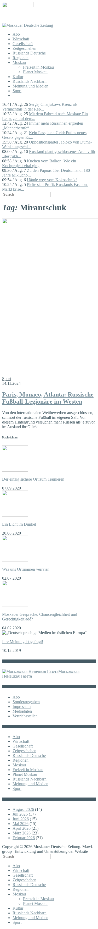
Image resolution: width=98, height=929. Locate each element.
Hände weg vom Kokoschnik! (52, 180)
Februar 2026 (24, 837)
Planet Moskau (35, 72)
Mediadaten (22, 711)
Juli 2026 (20, 814)
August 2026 (23, 809)
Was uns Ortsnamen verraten (25, 569)
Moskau (19, 62)
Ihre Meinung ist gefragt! (22, 641)
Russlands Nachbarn (30, 81)
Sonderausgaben (26, 702)
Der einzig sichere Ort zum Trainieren (33, 479)
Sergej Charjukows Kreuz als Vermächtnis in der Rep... (39, 106)
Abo (16, 34)
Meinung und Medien (30, 86)
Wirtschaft (21, 39)
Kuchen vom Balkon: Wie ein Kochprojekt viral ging (39, 163)
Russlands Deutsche (29, 53)
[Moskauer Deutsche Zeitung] (27, 25)
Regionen (20, 58)
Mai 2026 (20, 823)
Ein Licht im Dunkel (19, 524)
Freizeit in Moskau (38, 67)
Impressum (22, 706)
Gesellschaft (23, 43)
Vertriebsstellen (25, 716)
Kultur (18, 76)
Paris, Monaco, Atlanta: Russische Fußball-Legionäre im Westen (48, 398)
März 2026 (22, 833)
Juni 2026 (21, 819)
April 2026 (22, 828)
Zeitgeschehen (24, 48)
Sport (17, 91)
